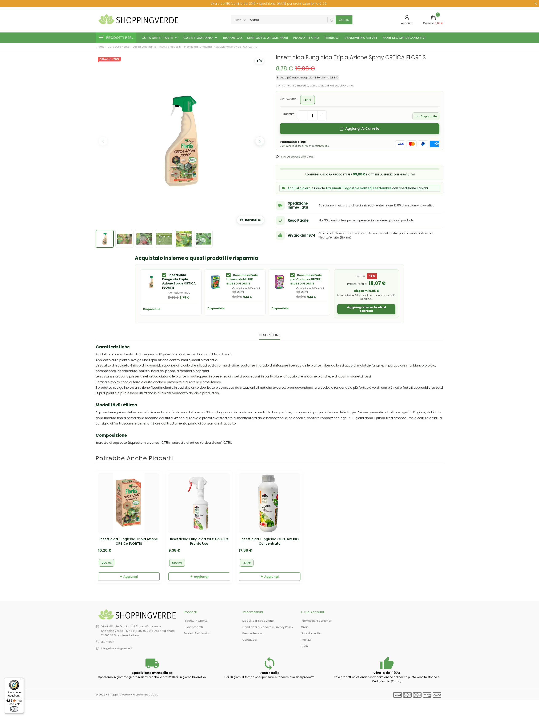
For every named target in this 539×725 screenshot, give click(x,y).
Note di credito (311, 633)
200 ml (107, 563)
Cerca (344, 19)
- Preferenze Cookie (145, 695)
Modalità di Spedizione (258, 621)
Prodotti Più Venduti (197, 633)
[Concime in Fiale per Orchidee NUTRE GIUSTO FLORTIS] (279, 282)
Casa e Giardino (200, 37)
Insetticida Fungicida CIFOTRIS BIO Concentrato (270, 541)
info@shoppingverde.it (116, 648)
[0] (433, 17)
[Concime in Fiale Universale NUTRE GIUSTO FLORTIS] (215, 282)
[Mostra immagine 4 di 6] (164, 239)
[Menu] (21, 680)
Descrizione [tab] (269, 335)
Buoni (304, 646)
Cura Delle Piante (159, 37)
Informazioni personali (316, 621)
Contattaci (249, 640)
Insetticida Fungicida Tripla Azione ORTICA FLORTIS (129, 541)
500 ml (177, 563)
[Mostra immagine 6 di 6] (204, 239)
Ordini (305, 627)
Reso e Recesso (253, 633)
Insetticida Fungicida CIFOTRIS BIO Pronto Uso (199, 541)
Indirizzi (306, 640)
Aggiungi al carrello (362, 128)
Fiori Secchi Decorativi (404, 37)
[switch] (14, 709)
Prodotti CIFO (306, 37)
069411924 (107, 642)
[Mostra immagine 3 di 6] (144, 239)
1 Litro (247, 563)
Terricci (331, 37)
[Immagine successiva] (259, 141)
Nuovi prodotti (193, 627)
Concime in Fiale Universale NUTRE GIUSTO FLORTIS (242, 279)
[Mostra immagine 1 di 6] (105, 239)
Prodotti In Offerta (196, 621)
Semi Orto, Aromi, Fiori (267, 37)
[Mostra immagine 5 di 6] (184, 239)
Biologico (232, 37)
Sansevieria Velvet (361, 37)
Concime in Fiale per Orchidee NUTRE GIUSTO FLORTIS (306, 279)
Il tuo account (312, 612)
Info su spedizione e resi (297, 157)
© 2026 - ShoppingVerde (113, 695)
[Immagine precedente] (103, 141)
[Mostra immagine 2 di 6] (124, 239)
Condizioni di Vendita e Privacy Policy (267, 627)
